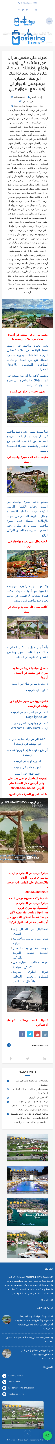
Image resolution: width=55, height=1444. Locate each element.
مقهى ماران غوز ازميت (25, 238)
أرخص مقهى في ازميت (34, 126)
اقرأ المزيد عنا (46, 1300)
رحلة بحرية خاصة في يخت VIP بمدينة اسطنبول (29, 1338)
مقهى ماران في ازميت (27, 251)
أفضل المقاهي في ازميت (34, 139)
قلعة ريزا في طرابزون (38, 1097)
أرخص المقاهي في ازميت (27, 118)
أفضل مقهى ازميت (30, 143)
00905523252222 (23, 787)
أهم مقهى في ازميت (21, 151)
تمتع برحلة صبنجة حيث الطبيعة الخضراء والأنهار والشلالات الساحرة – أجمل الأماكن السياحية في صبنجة (34, 1321)
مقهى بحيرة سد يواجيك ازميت (24, 218)
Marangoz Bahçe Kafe (26, 106)
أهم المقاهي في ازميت (24, 147)
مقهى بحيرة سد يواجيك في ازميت (31, 222)
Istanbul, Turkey (15, 1376)
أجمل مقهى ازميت (36, 114)
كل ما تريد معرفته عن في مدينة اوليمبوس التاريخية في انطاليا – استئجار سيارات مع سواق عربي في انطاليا (30, 1106)
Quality (45, 1440)
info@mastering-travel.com (21, 1388)
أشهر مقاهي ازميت (25, 131)
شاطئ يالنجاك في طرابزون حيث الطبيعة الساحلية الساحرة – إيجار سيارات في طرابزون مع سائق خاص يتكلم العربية (29, 1118)
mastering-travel (16, 1394)
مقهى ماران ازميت (25, 230)
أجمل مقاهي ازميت (18, 110)
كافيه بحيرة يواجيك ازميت (27, 172)
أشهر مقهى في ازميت (21, 135)
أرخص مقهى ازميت (20, 122)
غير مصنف (28, 101)
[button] (47, 1435)
